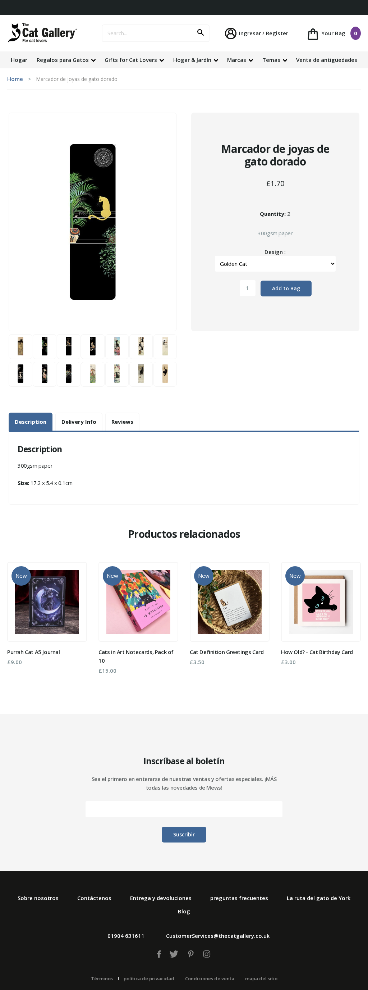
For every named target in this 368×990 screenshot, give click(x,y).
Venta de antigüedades (326, 59)
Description (30, 421)
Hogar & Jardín (193, 59)
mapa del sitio (261, 978)
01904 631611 (125, 935)
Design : (275, 251)
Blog (184, 911)
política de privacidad (149, 978)
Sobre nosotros (38, 898)
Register (277, 33)
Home (15, 78)
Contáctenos (94, 898)
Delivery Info (78, 421)
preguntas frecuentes (239, 898)
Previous (17, 621)
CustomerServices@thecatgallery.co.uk (218, 935)
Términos (102, 978)
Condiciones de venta (209, 978)
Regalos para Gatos (63, 59)
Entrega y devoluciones (161, 898)
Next (350, 621)
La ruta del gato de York (318, 898)
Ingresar (250, 33)
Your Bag (338, 33)
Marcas (237, 59)
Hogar (19, 59)
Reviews (122, 421)
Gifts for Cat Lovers (131, 59)
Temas (272, 59)
